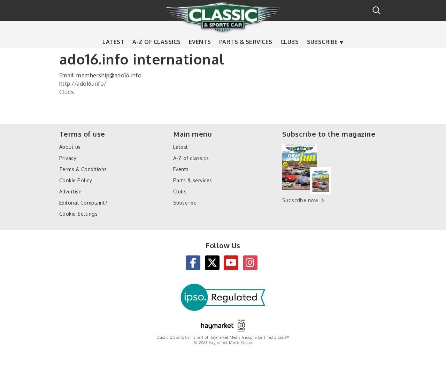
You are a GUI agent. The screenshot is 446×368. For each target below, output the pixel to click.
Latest (113, 41)
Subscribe (322, 41)
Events (200, 41)
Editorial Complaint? (83, 203)
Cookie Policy (75, 180)
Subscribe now (300, 200)
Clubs (289, 41)
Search (376, 10)
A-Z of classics (156, 41)
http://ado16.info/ (83, 83)
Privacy (67, 158)
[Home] (223, 17)
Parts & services (245, 41)
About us (70, 147)
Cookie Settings (78, 214)
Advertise (70, 191)
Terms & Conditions (83, 169)
